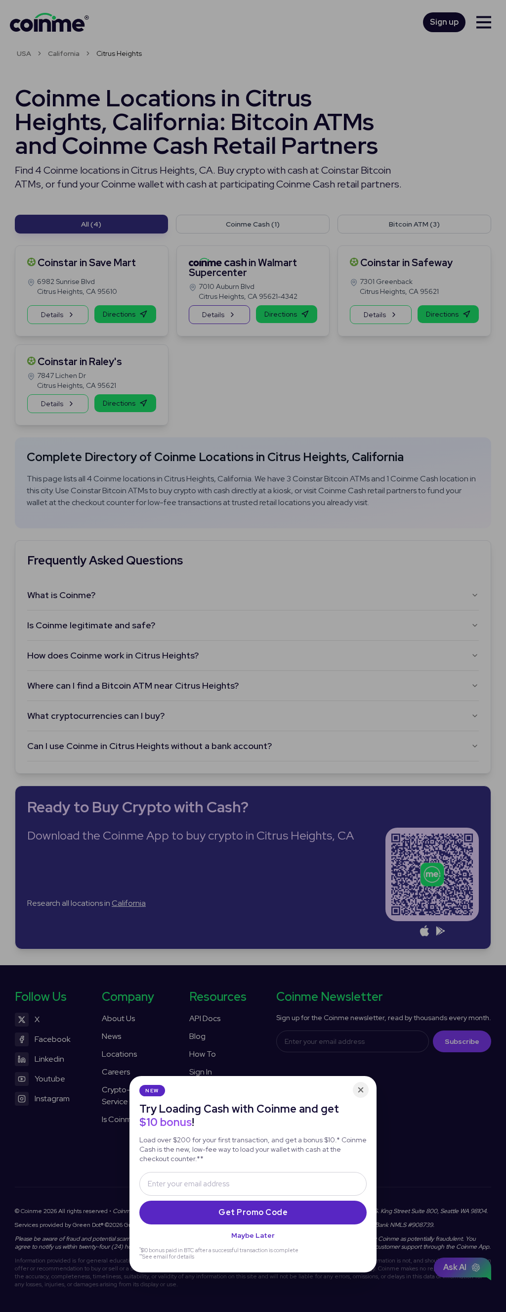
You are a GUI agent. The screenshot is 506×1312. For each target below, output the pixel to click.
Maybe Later (253, 1235)
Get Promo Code (253, 1212)
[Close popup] (361, 1090)
